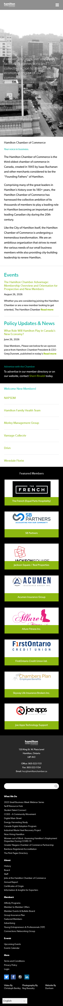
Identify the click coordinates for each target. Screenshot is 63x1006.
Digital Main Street (12, 818)
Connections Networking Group (19, 931)
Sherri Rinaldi (37, 376)
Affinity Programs (12, 903)
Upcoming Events (12, 944)
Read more (47, 309)
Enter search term (31, 786)
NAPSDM (10, 398)
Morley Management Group (21, 423)
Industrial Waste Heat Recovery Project (22, 830)
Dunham (49, 988)
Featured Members (13, 919)
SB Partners (32, 524)
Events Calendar (12, 948)
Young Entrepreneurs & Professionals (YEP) (24, 927)
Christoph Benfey (12, 988)
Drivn (7, 448)
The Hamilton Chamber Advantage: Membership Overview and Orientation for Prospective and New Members (31, 286)
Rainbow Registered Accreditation (20, 849)
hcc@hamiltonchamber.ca (34, 771)
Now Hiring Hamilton (14, 834)
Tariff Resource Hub (13, 806)
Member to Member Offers (17, 907)
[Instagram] (20, 977)
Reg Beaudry (28, 988)
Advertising (9, 923)
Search (56, 786)
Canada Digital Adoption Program (20, 826)
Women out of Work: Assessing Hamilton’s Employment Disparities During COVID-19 (30, 839)
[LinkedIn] (26, 977)
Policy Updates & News (29, 323)
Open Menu (57, 5)
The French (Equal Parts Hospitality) (32, 493)
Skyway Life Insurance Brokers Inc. (32, 685)
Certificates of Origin (14, 886)
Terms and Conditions (14, 961)
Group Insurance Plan (14, 915)
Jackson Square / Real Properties (32, 557)
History (7, 866)
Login (6, 969)
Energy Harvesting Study (16, 822)
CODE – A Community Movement (20, 814)
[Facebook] (13, 977)
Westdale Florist (14, 460)
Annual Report (11, 882)
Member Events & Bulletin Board (19, 911)
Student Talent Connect (15, 810)
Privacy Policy (10, 965)
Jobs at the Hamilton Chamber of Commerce (25, 878)
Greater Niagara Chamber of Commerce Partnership (29, 845)
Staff (6, 874)
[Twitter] (6, 977)
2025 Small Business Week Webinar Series (24, 802)
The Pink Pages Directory (16, 853)
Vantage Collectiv (15, 435)
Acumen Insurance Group (32, 588)
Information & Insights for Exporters (21, 890)
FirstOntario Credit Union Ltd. (32, 652)
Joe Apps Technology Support (32, 716)
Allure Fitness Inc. (32, 621)
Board (7, 870)
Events (11, 275)
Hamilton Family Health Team (22, 410)
